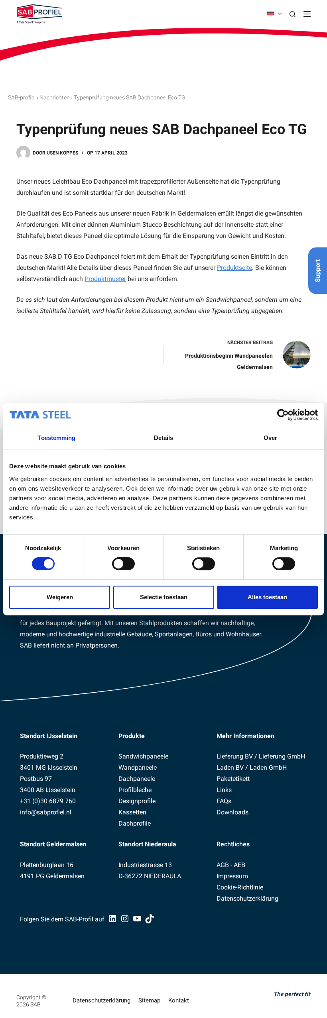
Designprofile (137, 801)
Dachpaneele (136, 778)
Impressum (232, 876)
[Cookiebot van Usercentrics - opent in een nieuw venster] (283, 415)
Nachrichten (54, 97)
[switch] (123, 563)
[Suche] (292, 14)
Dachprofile (134, 823)
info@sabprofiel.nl (45, 812)
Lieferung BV (235, 756)
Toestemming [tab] (56, 437)
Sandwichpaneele (143, 756)
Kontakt (178, 1000)
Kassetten (132, 812)
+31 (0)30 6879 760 (48, 801)
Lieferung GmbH (282, 756)
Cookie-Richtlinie (240, 887)
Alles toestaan (267, 597)
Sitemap (149, 1000)
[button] (274, 14)
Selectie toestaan (163, 597)
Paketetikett (233, 778)
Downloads (232, 812)
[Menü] (307, 14)
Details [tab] (163, 437)
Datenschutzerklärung (247, 898)
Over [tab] (270, 437)
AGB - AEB (231, 865)
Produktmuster (105, 279)
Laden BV (230, 767)
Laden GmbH (268, 767)
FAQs (224, 801)
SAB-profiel (21, 97)
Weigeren (60, 597)
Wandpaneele (137, 767)
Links (224, 790)
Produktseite (234, 267)
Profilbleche (135, 790)
